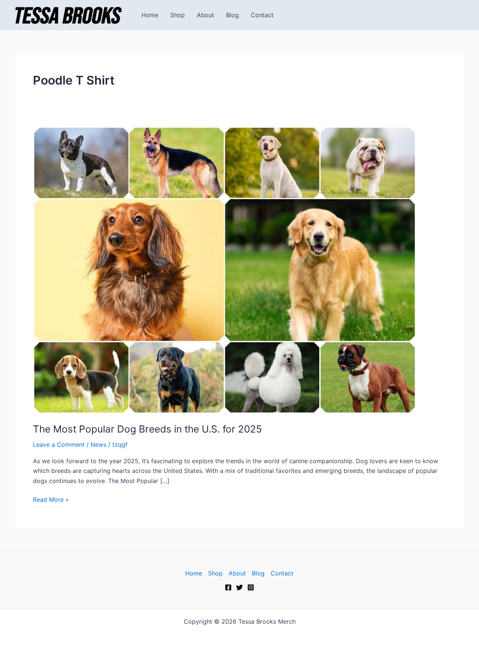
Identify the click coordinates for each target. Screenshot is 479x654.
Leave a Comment (59, 444)
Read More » (51, 499)
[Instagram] (250, 587)
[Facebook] (228, 587)
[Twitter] (239, 587)
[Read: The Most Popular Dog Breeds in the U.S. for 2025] (224, 269)
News (98, 444)
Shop (177, 15)
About (205, 15)
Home (149, 15)
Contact (262, 15)
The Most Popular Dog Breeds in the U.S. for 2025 (147, 429)
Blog (232, 15)
